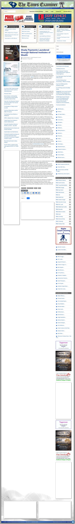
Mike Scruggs (26, 35)
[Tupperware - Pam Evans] (63, 345)
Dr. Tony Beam (61, 272)
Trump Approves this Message (62, 66)
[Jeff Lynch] (37, 18)
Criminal (59, 125)
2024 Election (61, 108)
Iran (59, 194)
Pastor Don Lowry (61, 288)
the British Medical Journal (38, 143)
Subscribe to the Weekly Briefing (63, 56)
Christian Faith (61, 223)
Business (60, 133)
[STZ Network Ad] (12, 52)
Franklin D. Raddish (62, 275)
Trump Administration (28, 33)
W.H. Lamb (60, 204)
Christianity (60, 221)
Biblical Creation (61, 211)
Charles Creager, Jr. (62, 264)
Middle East (60, 197)
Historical (60, 127)
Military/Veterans (61, 130)
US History (60, 216)
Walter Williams (61, 295)
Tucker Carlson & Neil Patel (63, 328)
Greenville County (62, 202)
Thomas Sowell (61, 298)
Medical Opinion (61, 320)
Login (52, 11)
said (31, 88)
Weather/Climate (61, 146)
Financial (60, 135)
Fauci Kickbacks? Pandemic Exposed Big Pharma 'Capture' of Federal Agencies (63, 72)
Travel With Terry (61, 167)
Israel (59, 214)
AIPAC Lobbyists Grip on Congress (11, 32)
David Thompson (61, 280)
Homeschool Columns (62, 278)
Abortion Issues (61, 157)
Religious (60, 117)
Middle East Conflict (62, 206)
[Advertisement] (11, 168)
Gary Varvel (26, 38)
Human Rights (61, 154)
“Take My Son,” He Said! (61, 40)
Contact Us (58, 11)
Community (60, 119)
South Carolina (27, 31)
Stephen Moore (61, 330)
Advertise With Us (67, 11)
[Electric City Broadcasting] (63, 360)
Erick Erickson (61, 314)
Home (47, 11)
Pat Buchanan (61, 311)
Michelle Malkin (61, 306)
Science (59, 141)
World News (60, 152)
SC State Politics (61, 114)
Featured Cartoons (62, 149)
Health (59, 138)
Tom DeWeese (61, 325)
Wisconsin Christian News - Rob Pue (63, 337)
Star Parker (60, 333)
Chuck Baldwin (61, 303)
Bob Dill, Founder (61, 247)
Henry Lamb (60, 309)
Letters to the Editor (62, 249)
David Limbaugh (61, 322)
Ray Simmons (61, 270)
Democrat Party (61, 218)
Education (60, 122)
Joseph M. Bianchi (61, 261)
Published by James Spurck (63, 173)
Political (59, 111)
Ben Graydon (60, 267)
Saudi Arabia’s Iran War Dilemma (11, 38)
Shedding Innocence (60, 68)
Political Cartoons (27, 29)
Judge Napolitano (61, 317)
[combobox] (10, 11)
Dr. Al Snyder (60, 283)
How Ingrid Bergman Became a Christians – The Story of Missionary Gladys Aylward (63, 30)
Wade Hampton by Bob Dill (63, 164)
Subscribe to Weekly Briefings (36, 11)
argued (32, 76)
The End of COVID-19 (60, 104)
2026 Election (61, 192)
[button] (22, 193)
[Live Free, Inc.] (12, 74)
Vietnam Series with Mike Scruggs (62, 170)
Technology (60, 144)
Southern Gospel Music (63, 286)
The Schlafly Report (62, 301)
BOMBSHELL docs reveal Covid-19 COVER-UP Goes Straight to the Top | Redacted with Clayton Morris (63, 93)
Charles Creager (61, 199)
